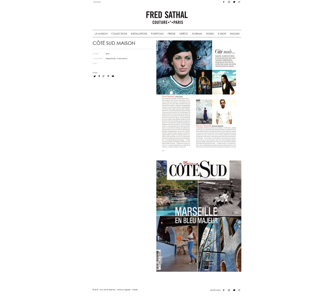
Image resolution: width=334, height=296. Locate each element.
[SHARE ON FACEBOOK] (99, 76)
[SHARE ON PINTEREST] (108, 76)
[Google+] (239, 2)
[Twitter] (234, 2)
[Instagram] (229, 2)
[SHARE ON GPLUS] (104, 76)
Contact (97, 2)
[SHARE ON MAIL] (113, 76)
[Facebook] (224, 2)
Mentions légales (123, 290)
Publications (122, 58)
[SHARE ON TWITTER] (95, 76)
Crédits (135, 290)
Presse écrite (111, 58)
